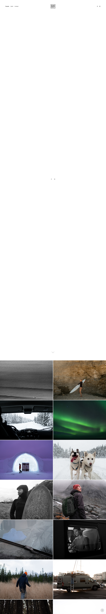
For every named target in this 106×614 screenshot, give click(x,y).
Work (12, 6)
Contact (16, 6)
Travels (7, 6)
